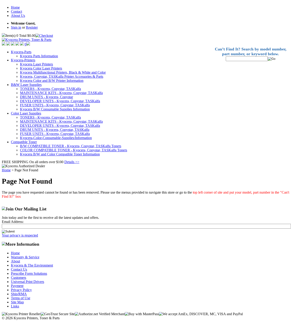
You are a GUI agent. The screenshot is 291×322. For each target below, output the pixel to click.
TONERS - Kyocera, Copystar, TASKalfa (50, 89)
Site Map (17, 302)
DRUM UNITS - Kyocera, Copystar (46, 97)
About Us (18, 15)
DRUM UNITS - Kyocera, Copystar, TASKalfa (54, 130)
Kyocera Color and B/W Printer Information (51, 80)
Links (15, 306)
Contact (16, 11)
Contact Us (19, 269)
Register (32, 27)
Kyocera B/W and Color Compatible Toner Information (60, 154)
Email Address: (13, 222)
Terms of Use (20, 298)
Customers (18, 278)
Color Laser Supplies (26, 113)
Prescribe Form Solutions (29, 273)
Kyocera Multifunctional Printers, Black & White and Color (63, 72)
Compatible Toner (24, 142)
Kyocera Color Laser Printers (41, 68)
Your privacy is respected (20, 235)
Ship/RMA (19, 294)
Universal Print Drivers (27, 282)
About (15, 261)
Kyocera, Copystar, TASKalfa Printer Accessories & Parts (61, 76)
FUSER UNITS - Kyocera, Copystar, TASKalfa (55, 105)
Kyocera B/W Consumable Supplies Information (55, 109)
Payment (17, 286)
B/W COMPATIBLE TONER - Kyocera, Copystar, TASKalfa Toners (70, 146)
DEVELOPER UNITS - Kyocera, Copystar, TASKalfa (60, 101)
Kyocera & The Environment (32, 265)
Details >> (71, 162)
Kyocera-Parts (21, 52)
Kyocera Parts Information (39, 56)
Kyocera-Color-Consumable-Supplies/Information (56, 138)
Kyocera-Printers (23, 60)
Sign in (16, 27)
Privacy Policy (21, 290)
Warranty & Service (25, 257)
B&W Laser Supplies (26, 85)
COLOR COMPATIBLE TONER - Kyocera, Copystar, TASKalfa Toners (73, 150)
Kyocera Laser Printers (36, 64)
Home (15, 7)
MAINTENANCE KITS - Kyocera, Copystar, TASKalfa (61, 93)
